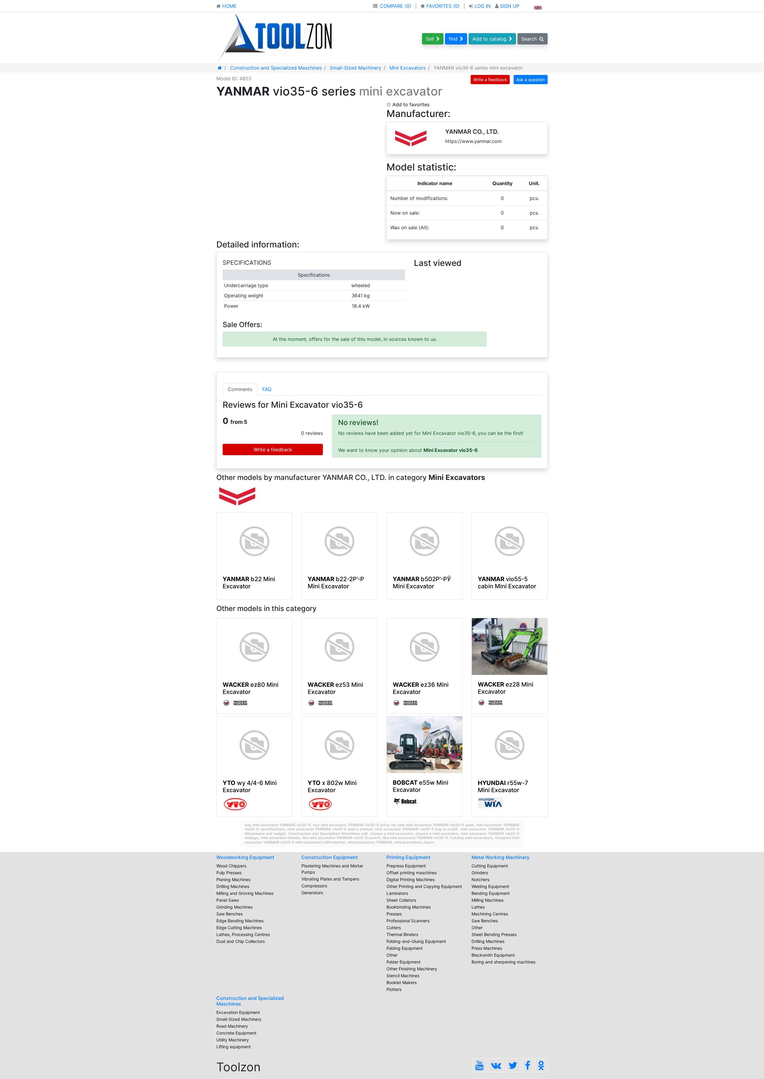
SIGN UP (508, 6)
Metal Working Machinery (500, 857)
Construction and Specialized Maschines (250, 1001)
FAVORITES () (443, 6)
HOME (229, 6)
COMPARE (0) (395, 6)
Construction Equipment (329, 857)
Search (529, 39)
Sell (430, 39)
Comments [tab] (240, 389)
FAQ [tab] (266, 389)
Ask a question (530, 79)
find (453, 39)
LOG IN (482, 6)
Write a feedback (490, 79)
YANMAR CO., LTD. (472, 131)
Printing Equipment (408, 857)
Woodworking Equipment (245, 857)
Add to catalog (489, 39)
